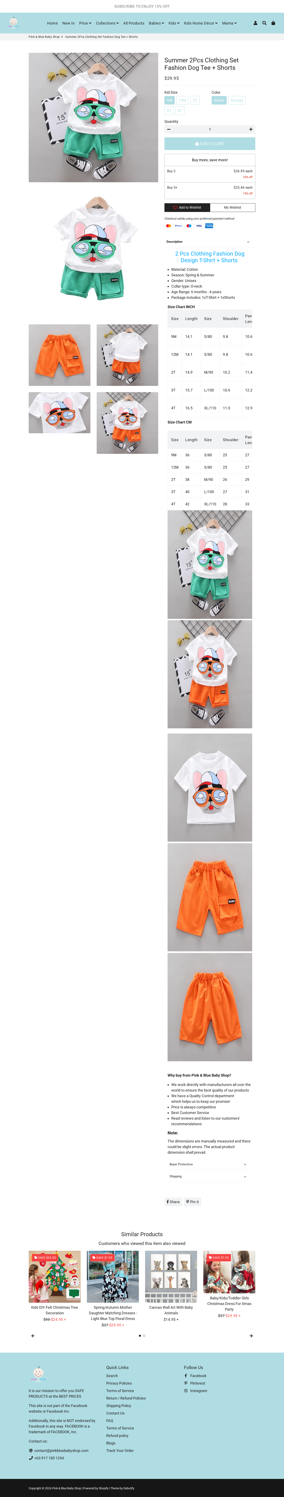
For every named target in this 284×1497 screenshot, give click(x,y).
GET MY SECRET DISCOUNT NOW (142, 775)
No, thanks (142, 790)
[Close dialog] (183, 704)
